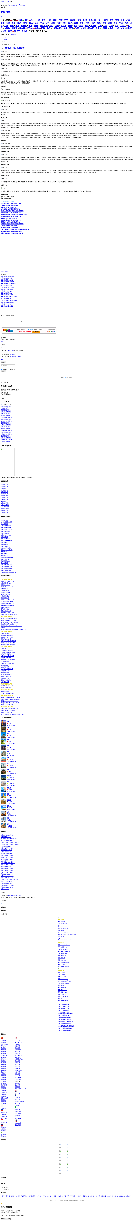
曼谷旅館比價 (4, 495)
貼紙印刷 (128, 1196)
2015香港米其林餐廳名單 (65, 1028)
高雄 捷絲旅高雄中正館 (7, 557)
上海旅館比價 (4, 497)
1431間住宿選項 (11, 821)
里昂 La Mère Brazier (63, 962)
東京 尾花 (60, 998)
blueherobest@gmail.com (14, 895)
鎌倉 (17, 26)
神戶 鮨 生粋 (61, 958)
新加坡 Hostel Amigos (6, 881)
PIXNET (55, 1200)
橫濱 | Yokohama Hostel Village (9, 586)
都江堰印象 (4, 1085)
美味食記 (12, 354)
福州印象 (3, 1051)
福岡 (81, 26)
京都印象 (17, 1068)
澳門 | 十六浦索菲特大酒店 (8, 644)
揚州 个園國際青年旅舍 (7, 868)
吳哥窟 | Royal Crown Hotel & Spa (9, 701)
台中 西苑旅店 (4, 537)
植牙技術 (39, 1196)
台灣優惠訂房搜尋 (6, 406)
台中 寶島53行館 (5, 531)
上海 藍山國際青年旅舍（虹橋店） (10, 844)
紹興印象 (3, 1068)
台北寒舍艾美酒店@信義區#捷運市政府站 (12, 211)
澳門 (26, 20)
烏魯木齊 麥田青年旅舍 (7, 857)
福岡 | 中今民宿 (5, 609)
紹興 (47, 23)
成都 (59, 23)
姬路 (99, 23)
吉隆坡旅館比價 (5, 505)
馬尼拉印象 (18, 1123)
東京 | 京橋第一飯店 (6, 583)
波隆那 (83, 28)
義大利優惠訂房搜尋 (6, 430)
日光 (70, 26)
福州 (100, 20)
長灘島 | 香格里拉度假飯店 (8, 710)
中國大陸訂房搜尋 (6, 408)
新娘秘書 (60, 1196)
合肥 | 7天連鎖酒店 (6, 676)
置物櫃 (114, 1196)
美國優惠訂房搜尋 (6, 441)
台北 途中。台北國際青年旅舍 (9, 838)
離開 (9, 1219)
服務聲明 (82, 1200)
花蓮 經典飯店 (4, 563)
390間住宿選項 (11, 791)
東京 (127, 23)
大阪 (87, 23)
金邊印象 (3, 1134)
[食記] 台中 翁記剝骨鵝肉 (7, 282)
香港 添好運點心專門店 (64, 981)
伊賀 (104, 23)
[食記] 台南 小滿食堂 (6, 293)
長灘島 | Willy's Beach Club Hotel (9, 708)
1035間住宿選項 (11, 761)
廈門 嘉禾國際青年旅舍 (7, 859)
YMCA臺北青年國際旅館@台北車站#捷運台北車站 (15, 229)
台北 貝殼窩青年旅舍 (6, 840)
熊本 (87, 26)
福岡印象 (24, 1088)
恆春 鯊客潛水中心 (6, 837)
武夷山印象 (4, 1055)
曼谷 (111, 28)
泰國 (9, 795)
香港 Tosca (61, 985)
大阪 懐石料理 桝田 (63, 949)
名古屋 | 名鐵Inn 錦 (6, 611)
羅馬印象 (17, 1115)
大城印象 (3, 1131)
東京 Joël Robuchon (63, 926)
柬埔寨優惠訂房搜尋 (6, 421)
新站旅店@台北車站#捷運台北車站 (10, 227)
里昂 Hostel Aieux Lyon (7, 887)
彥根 (36, 26)
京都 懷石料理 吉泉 (63, 928)
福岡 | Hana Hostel (5, 607)
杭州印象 (3, 1066)
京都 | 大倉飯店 (5, 598)
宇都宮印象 (18, 1077)
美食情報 (13, 34)
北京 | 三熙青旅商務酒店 (7, 663)
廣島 (75, 26)
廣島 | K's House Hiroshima (8, 605)
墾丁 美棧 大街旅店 (6, 559)
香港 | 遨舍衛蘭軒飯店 (7, 635)
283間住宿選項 (11, 743)
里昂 (71, 28)
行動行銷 (66, 1196)
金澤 (111, 26)
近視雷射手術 (13, 1196)
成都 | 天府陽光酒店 (6, 680)
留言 (12, 350)
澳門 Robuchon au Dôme (64, 939)
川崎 (6, 26)
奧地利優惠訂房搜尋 (6, 439)
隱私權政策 (75, 1200)
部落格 (5, 39)
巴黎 (43, 28)
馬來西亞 (11, 777)
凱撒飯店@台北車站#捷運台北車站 (10, 205)
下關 (100, 26)
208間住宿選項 (11, 785)
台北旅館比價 (4, 490)
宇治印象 (17, 1072)
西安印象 (3, 1090)
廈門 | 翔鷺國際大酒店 (7, 674)
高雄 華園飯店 (4, 551)
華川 (81, 23)
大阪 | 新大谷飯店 (5, 592)
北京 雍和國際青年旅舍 (7, 848)
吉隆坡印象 (4, 1112)
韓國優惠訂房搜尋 (6, 412)
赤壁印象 (3, 1075)
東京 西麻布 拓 (62, 955)
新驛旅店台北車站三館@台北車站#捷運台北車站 (14, 214)
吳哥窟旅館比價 (5, 508)
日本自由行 (53, 1196)
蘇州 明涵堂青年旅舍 (6, 850)
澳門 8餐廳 (61, 937)
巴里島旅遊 (46, 1196)
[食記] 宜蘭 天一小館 (6, 298)
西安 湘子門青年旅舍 (6, 853)
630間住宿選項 (11, 725)
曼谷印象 (3, 1127)
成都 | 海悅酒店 (5, 682)
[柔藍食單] (1, 903)
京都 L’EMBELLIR (63, 996)
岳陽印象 (3, 1074)
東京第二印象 (19, 1042)
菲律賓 (10, 808)
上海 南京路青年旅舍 (6, 846)
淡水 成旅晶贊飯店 (6, 527)
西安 (66, 20)
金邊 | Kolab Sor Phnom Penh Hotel (10, 703)
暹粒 (10, 31)
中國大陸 (11, 759)
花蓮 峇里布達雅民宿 (6, 564)
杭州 (32, 20)
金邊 (4, 31)
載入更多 (3, 362)
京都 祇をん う (62, 994)
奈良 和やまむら (62, 924)
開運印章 (103, 1196)
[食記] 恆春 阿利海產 (6, 291)
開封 (19, 23)
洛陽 (14, 23)
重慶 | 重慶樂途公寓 (6, 678)
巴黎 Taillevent (62, 960)
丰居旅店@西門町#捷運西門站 (9, 225)
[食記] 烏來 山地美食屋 (7, 289)
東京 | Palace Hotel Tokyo (7, 581)
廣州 (117, 20)
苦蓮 (2, 341)
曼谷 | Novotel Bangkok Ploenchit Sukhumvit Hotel (13, 629)
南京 (43, 20)
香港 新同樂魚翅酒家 (63, 966)
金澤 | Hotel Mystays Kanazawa (9, 614)
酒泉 (79, 20)
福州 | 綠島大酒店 (5, 670)
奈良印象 (17, 1066)
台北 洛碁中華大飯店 (6, 522)
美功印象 (3, 1129)
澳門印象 (3, 1101)
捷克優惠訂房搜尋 (6, 438)
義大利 (10, 826)
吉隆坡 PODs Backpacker (7, 877)
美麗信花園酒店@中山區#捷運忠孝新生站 (12, 233)
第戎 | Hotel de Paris (6, 687)
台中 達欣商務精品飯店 (7, 540)
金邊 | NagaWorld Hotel (7, 704)
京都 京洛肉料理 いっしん (65, 951)
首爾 (76, 23)
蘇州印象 (3, 1059)
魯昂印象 (17, 1099)
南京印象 (3, 1057)
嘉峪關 (73, 20)
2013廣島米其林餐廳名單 (65, 1024)
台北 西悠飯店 (4, 520)
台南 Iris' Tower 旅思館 (7, 835)
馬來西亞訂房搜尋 (6, 425)
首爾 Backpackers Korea (7, 874)
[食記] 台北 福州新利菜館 (14, 48)
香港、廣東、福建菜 (15, 356)
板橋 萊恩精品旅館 (6, 525)
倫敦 (37, 28)
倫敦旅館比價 (4, 510)
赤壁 (8, 23)
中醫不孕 (78, 1196)
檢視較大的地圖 (4, 271)
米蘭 (77, 28)
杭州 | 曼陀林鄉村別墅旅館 (8, 659)
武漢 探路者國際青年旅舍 (8, 863)
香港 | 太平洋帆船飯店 (7, 637)
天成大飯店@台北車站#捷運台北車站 (11, 203)
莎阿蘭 (14, 28)
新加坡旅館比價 (5, 506)
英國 (9, 814)
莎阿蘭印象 (4, 1116)
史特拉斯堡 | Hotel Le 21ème (8, 685)
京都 (115, 23)
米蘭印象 (17, 1109)
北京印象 (3, 1040)
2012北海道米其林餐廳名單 (65, 1021)
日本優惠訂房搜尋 (6, 410)
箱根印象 (17, 1051)
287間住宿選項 (11, 737)
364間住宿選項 (11, 809)
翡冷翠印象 (18, 1113)
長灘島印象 (18, 1125)
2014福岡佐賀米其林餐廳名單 (66, 1026)
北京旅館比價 (4, 499)
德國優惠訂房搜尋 (6, 432)
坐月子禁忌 (5, 1196)
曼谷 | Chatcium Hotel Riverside (9, 618)
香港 (20, 20)
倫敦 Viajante (61, 972)
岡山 (51, 26)
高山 (116, 26)
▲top (2, 359)
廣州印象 (3, 1046)
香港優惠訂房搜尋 (6, 413)
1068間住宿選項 (11, 827)
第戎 (65, 28)
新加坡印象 (4, 1122)
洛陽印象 (3, 1087)
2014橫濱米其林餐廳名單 (65, 1017)
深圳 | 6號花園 (4, 665)
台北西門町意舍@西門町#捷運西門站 (11, 216)
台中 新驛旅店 (4, 542)
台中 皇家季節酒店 (6, 538)
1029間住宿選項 (11, 773)
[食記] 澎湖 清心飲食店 (7, 280)
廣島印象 (17, 1083)
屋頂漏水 (72, 1196)
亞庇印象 (3, 1114)
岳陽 (128, 20)
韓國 (9, 771)
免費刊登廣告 (31, 1196)
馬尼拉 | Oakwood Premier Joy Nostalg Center (12, 714)
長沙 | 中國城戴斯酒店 (7, 669)
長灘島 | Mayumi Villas (6, 712)
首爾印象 (3, 1108)
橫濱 (12, 26)
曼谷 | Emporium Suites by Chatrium (10, 622)
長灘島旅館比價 (5, 503)
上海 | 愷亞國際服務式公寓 (8, 652)
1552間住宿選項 (11, 797)
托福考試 (97, 1196)
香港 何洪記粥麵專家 (63, 983)
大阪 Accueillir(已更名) (64, 945)
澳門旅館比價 (4, 493)
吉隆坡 (7, 28)
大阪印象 (17, 1057)
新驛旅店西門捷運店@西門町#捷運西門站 (12, 224)
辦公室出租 (86, 1196)
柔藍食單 (6, 12)
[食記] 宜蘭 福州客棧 (6, 278)
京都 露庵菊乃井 (62, 953)
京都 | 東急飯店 (5, 596)
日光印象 (17, 1075)
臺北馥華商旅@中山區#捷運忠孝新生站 (11, 231)
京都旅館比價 (4, 484)
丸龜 (57, 26)
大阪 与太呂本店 (62, 947)
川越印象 (17, 1044)
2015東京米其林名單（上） (65, 1013)
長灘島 (24, 31)
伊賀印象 (17, 1062)
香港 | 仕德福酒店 (5, 633)
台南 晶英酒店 (4, 544)
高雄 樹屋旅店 (4, 553)
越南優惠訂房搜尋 (6, 423)
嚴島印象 (17, 1085)
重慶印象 (3, 1079)
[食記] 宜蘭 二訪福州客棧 (7, 276)
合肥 (36, 23)
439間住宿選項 (11, 749)
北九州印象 (18, 1088)
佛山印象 (3, 1048)
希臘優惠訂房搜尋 (6, 436)
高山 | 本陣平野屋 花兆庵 (7, 612)
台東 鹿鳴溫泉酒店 (6, 570)
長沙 (70, 23)
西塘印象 (3, 1072)
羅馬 (97, 28)
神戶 (93, 23)
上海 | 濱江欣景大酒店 (7, 650)
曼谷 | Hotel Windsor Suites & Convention (11, 626)
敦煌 (85, 20)
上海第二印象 (4, 1044)
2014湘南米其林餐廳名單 (65, 1019)
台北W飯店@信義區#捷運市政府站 (10, 209)
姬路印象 (17, 1064)
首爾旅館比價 (4, 501)
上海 (38, 20)
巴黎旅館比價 (4, 512)
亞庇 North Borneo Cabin (7, 876)
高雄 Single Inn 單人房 (6, 550)
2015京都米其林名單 (63, 1004)
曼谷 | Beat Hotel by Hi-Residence (9, 627)
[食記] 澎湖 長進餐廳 (6, 285)
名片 (5, 41)
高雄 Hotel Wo (4, 555)
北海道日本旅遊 (22, 1196)
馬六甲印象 (4, 1118)
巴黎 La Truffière (62, 976)
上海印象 (3, 1042)
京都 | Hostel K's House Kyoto (8, 599)
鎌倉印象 (17, 1048)
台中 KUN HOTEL (6, 535)
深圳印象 (3, 1103)
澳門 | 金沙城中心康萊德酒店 (8, 642)
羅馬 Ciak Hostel (5, 889)
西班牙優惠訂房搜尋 (6, 434)
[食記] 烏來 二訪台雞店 (7, 306)
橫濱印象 (17, 1046)
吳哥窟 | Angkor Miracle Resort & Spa (10, 697)
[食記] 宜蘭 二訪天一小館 (7, 287)
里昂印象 (17, 1105)
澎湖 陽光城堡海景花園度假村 (9, 572)
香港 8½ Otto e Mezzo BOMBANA (67, 934)
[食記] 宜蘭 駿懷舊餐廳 (7, 295)
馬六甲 (22, 28)
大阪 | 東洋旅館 (5, 588)
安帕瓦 (129, 28)
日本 (9, 723)
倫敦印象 (17, 1093)
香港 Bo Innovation (63, 932)
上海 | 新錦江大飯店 (6, 648)
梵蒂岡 (104, 28)
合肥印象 (3, 1064)
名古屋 (123, 26)
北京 (49, 20)
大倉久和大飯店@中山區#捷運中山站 (11, 212)
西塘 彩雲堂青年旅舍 (6, 851)
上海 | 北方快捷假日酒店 (7, 656)
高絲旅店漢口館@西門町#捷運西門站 (11, 220)
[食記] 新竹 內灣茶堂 (6, 304)
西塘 (61, 20)
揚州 (25, 23)
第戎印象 (17, 1103)
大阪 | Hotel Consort (6, 594)
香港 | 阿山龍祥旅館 (6, 639)
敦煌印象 (3, 1096)
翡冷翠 (91, 28)
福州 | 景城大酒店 (5, 672)
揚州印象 (3, 1061)
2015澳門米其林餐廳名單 (65, 1030)
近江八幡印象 (19, 1055)
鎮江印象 (3, 1062)
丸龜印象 (17, 1074)
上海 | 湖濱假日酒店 (6, 654)
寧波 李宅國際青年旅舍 (7, 870)
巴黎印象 (17, 1097)
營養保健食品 (121, 1196)
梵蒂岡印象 (18, 1118)
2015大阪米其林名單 (63, 1006)
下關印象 (17, 1087)
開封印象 (3, 1088)
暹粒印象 (3, 1136)
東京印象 (17, 1040)
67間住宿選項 (10, 755)
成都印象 (3, 1081)
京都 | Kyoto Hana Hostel (7, 601)
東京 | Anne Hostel (5, 585)
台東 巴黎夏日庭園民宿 (7, 568)
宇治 (121, 23)
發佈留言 (3, 371)
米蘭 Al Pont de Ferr (63, 979)
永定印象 (3, 1053)
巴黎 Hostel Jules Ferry (6, 883)
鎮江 (31, 23)
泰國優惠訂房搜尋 (6, 419)
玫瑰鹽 (92, 1196)
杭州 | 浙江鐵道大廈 (6, 657)
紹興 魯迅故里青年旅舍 (7, 872)
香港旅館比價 (4, 492)
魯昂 (48, 28)
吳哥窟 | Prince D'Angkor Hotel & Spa (10, 699)
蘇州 (55, 20)
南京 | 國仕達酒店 (5, 661)
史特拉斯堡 (57, 28)
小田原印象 (18, 1049)
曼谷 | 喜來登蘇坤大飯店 (7, 624)
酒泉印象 (3, 1094)
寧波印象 (3, 1070)
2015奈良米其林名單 (63, 1011)
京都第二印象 (19, 1070)
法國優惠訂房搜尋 (6, 428)
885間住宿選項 (11, 779)
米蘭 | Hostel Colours (6, 691)
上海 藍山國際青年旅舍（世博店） (10, 842)
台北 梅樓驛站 (4, 524)
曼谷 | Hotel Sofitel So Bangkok (9, 620)
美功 (122, 28)
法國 (9, 820)
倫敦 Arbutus (61, 974)
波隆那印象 (18, 1111)
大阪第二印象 (19, 1059)
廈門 (106, 20)
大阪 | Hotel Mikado (6, 590)
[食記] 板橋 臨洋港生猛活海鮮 (9, 296)
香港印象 (3, 1100)
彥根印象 (17, 1053)
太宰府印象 (18, 1079)
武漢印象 (3, 1077)
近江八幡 (44, 26)
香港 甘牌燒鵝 (62, 987)
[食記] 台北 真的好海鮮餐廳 (8, 283)
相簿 (5, 38)
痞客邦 (9, 350)
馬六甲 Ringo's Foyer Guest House (9, 879)
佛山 (122, 20)
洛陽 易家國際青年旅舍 (7, 864)
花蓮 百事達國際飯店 (6, 566)
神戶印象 (17, 1061)
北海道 (109, 1196)
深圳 (64, 23)
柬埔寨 (10, 801)
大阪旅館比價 (4, 486)
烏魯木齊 (92, 20)
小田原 (24, 26)
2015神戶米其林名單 (63, 1008)
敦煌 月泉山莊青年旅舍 (7, 855)
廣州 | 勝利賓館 (5, 667)
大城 (117, 28)
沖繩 (105, 26)
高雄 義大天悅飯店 (6, 548)
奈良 (110, 23)
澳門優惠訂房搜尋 (6, 415)
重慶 (53, 23)
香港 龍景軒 (61, 930)
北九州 (93, 26)
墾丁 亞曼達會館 (5, 561)
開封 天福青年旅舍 (6, 866)
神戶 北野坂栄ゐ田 (63, 1000)
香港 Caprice (61, 964)
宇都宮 (63, 26)
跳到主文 (3, 16)
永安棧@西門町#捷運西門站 (8, 207)
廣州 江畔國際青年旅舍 (7, 861)
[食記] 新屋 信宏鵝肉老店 (7, 302)
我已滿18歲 (3, 1219)
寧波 (42, 23)
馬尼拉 (17, 31)
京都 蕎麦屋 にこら (63, 992)
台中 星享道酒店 (5, 533)
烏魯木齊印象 (4, 1098)
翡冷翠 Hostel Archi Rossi (7, 693)
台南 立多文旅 (4, 546)
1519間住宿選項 (11, 815)
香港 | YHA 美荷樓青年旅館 (8, 641)
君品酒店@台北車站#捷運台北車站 (10, 222)
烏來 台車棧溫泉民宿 (6, 529)
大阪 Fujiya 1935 (62, 921)
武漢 (2, 23)
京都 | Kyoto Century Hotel (7, 603)
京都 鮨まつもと (62, 990)
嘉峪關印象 (4, 1092)
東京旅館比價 (4, 488)
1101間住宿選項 (11, 767)
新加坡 (30, 28)
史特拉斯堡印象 (19, 1101)
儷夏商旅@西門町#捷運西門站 (9, 218)
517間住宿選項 (11, 803)
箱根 (30, 26)
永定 (111, 20)
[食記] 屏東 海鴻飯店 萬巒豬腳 (9, 300)
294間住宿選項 (11, 731)
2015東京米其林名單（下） (65, 1015)
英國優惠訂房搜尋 (6, 426)
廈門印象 (3, 1049)
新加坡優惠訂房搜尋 (6, 417)
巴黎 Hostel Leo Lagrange (7, 885)
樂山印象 (3, 1083)
